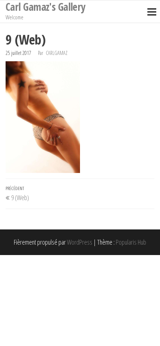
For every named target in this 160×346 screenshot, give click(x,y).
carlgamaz (56, 52)
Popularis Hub (131, 242)
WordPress (79, 242)
